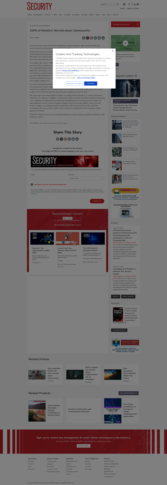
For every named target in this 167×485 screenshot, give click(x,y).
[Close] (113, 51)
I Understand (90, 83)
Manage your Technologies (74, 83)
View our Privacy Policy (86, 78)
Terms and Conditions (70, 70)
